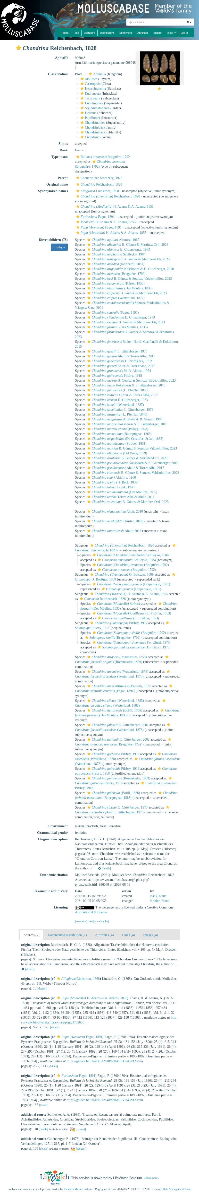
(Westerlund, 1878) (120, 671)
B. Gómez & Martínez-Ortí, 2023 (130, 244)
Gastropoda (92, 84)
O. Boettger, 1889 (124, 574)
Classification (58, 74)
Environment (58, 826)
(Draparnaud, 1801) (133, 584)
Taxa (76, 32)
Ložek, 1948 (113, 487)
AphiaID (61, 58)
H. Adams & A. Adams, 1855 (117, 206)
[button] (19, 48)
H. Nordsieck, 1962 (122, 361)
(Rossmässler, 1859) (119, 657)
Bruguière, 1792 (105, 157)
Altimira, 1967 (115, 240)
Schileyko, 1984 (118, 254)
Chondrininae (94, 132)
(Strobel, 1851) (119, 443)
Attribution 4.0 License (91, 912)
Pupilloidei (92, 118)
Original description (53, 839)
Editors (157, 32)
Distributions (107, 32)
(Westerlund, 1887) (118, 405)
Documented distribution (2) (67, 935)
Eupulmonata (94, 103)
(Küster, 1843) (117, 521)
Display (58, 247)
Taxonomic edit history (51, 891)
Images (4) (150, 935)
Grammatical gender (52, 832)
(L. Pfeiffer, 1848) (119, 414)
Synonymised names (53, 191)
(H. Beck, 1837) (115, 482)
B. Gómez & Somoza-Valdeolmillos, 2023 (132, 278)
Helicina (90, 113)
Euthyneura (93, 93)
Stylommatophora (97, 108)
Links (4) (128, 935)
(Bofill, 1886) (117, 710)
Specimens (126, 32)
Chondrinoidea (95, 122)
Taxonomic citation (54, 875)
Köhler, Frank (159, 901)
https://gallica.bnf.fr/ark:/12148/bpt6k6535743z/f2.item (105, 1061)
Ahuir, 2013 (116, 531)
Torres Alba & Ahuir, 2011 (123, 497)
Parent (63, 178)
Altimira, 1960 (114, 477)
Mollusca (91, 79)
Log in (184, 32)
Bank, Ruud (158, 896)
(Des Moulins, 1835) (122, 288)
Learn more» (151, 1178)
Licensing (61, 907)
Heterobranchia (95, 88)
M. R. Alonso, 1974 (121, 371)
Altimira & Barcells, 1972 (121, 686)
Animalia (99, 74)
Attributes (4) (104, 935)
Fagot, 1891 (98, 217)
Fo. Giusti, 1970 (133, 642)
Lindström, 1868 (100, 191)
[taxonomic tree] (84, 921)
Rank (64, 150)
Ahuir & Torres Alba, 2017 (123, 356)
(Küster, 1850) (118, 283)
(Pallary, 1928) (120, 429)
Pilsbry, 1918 (117, 375)
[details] (106, 868)
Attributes (143, 32)
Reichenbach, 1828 (101, 184)
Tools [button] (170, 32)
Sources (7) (32, 935)
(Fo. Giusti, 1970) (136, 647)
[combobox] (155, 22)
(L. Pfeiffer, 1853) (120, 390)
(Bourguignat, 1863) (122, 434)
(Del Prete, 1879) (119, 453)
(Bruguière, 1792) (119, 274)
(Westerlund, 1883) (118, 701)
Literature (89, 32)
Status (63, 144)
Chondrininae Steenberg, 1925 (101, 178)
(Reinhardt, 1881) (118, 264)
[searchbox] (155, 22)
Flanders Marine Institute (78, 1189)
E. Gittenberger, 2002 (120, 725)
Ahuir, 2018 (117, 511)
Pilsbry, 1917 (121, 623)
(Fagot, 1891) (115, 312)
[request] (81, 1129)
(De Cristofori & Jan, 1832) (127, 439)
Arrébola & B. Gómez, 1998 (127, 419)
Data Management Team (177, 1189)
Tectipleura (92, 98)
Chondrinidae (94, 127)
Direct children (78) (53, 240)
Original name (57, 184)
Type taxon (59, 157)
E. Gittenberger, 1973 (121, 249)
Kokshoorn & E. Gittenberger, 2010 (133, 269)
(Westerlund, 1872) (118, 298)
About (65, 32)
